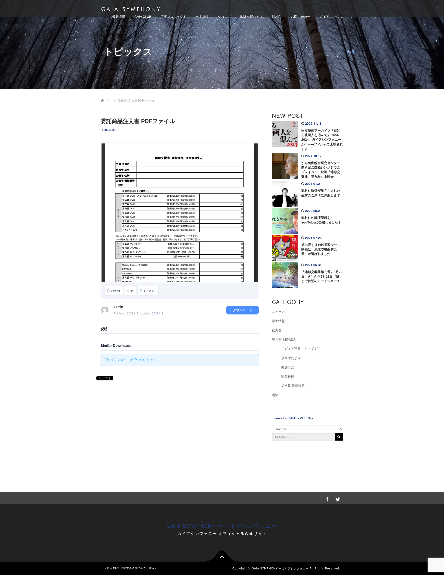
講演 (275, 395)
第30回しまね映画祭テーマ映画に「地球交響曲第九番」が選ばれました (321, 249)
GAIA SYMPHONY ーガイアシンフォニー (222, 525)
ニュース (278, 312)
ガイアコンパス (331, 17)
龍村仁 (277, 17)
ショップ (224, 17)
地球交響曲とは (251, 17)
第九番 (277, 330)
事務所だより (291, 358)
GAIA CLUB (142, 17)
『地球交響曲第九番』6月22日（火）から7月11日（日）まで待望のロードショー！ (321, 276)
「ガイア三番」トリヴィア (300, 349)
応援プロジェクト (173, 17)
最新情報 (118, 17)
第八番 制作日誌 (284, 339)
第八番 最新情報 (293, 386)
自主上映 (202, 17)
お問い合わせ (300, 17)
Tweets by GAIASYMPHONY (293, 418)
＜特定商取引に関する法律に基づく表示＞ (130, 568)
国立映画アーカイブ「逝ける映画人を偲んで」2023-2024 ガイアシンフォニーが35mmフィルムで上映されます (322, 140)
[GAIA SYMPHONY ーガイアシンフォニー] (131, 8)
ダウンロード (242, 310)
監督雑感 (287, 376)
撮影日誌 (287, 367)
